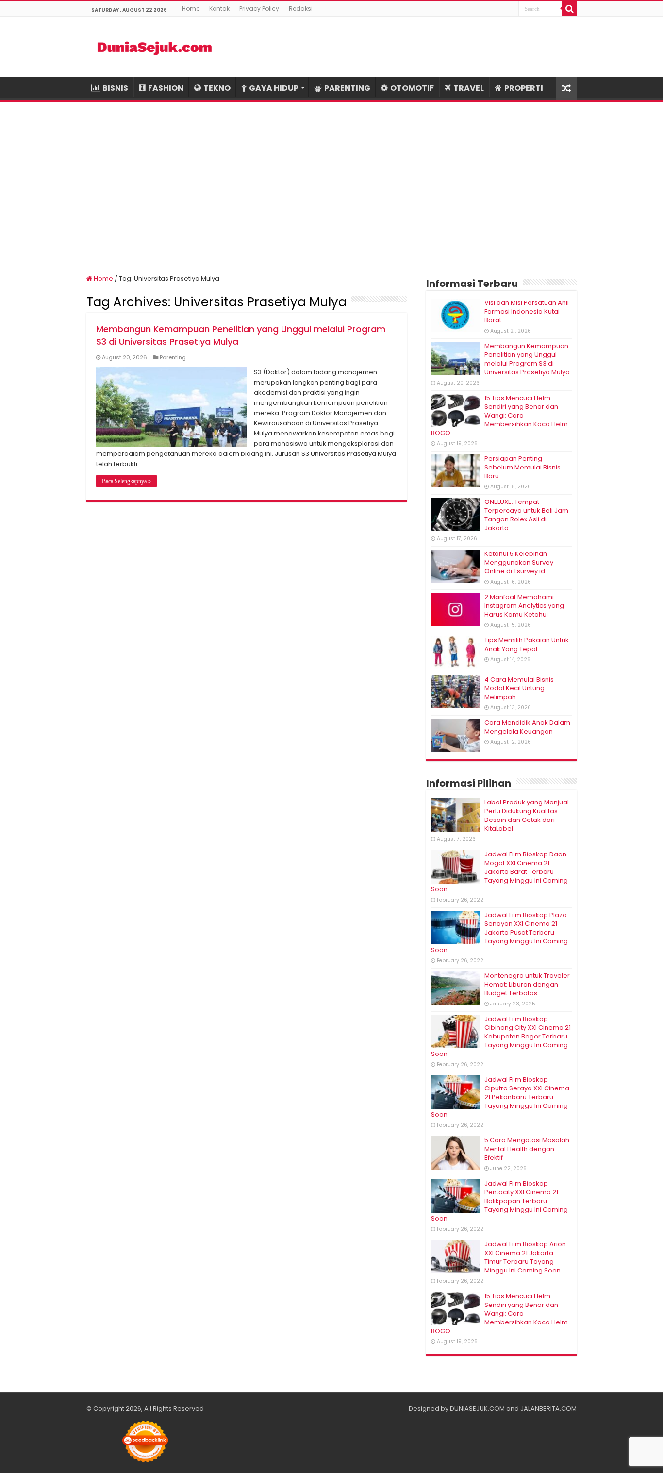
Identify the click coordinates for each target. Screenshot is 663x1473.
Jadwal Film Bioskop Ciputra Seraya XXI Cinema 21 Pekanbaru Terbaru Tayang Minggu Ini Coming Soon (500, 1097)
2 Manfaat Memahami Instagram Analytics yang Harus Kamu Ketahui (524, 605)
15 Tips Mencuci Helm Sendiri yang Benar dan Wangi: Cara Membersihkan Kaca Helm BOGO (499, 415)
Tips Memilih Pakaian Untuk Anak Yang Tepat (526, 644)
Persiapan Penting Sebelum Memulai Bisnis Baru (522, 467)
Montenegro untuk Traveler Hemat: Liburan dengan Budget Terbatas (527, 984)
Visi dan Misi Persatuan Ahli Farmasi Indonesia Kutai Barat (526, 311)
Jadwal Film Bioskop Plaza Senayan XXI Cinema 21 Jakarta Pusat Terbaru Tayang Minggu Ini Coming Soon (499, 932)
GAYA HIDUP (273, 88)
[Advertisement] (331, 182)
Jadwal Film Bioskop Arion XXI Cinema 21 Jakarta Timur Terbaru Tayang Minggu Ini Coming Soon (525, 1257)
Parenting (173, 357)
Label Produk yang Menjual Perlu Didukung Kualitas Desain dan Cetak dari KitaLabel (526, 815)
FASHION (165, 88)
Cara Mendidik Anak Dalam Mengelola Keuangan (527, 727)
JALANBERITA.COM (548, 1408)
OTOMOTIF (412, 88)
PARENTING (347, 88)
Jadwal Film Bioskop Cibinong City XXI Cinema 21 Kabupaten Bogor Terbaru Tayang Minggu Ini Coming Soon (501, 1036)
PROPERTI (523, 88)
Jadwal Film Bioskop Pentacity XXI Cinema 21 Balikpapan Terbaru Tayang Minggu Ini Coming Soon (499, 1201)
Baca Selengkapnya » (126, 481)
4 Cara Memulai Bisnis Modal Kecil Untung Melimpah (519, 688)
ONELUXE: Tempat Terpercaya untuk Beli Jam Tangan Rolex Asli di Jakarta (526, 515)
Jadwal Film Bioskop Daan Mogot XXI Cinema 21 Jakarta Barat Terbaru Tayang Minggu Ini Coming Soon (499, 872)
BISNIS (115, 88)
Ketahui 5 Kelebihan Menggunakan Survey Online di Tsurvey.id (518, 562)
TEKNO (217, 88)
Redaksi (301, 8)
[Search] (569, 8)
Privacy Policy (259, 8)
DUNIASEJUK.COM (477, 1408)
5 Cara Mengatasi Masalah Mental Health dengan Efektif (526, 1149)
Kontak (219, 8)
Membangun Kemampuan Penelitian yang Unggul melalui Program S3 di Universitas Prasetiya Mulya (527, 359)
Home (190, 8)
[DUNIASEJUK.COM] (154, 46)
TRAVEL (468, 88)
